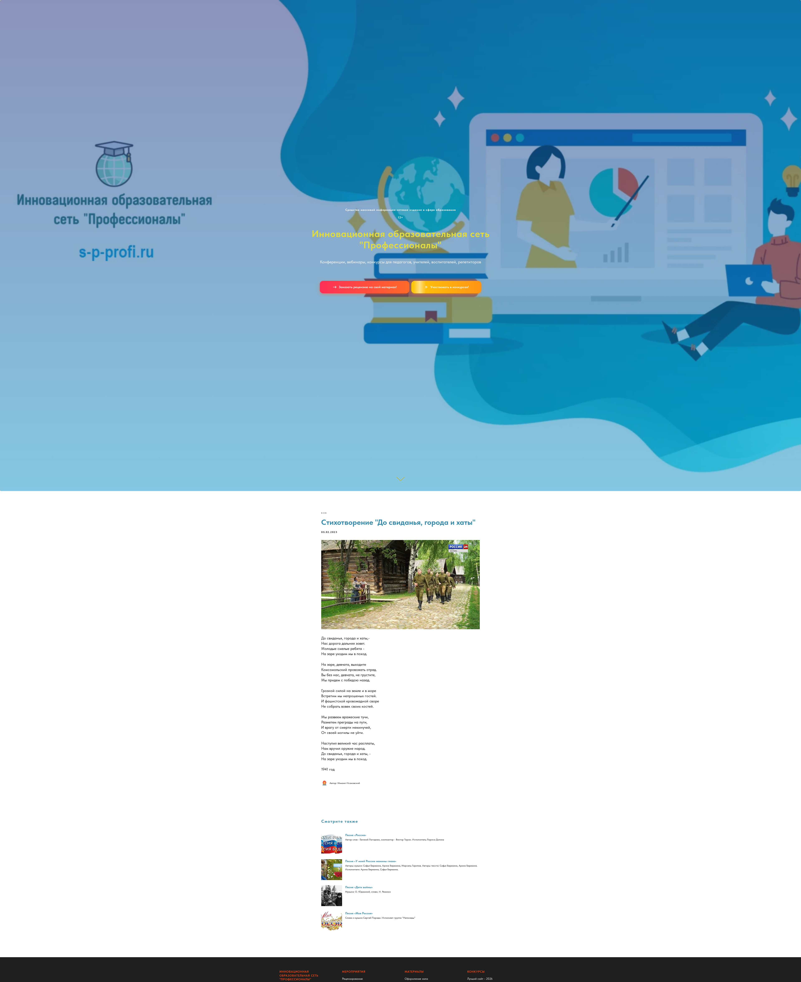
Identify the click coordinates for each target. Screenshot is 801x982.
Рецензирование (352, 978)
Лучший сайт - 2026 (479, 978)
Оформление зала (416, 978)
